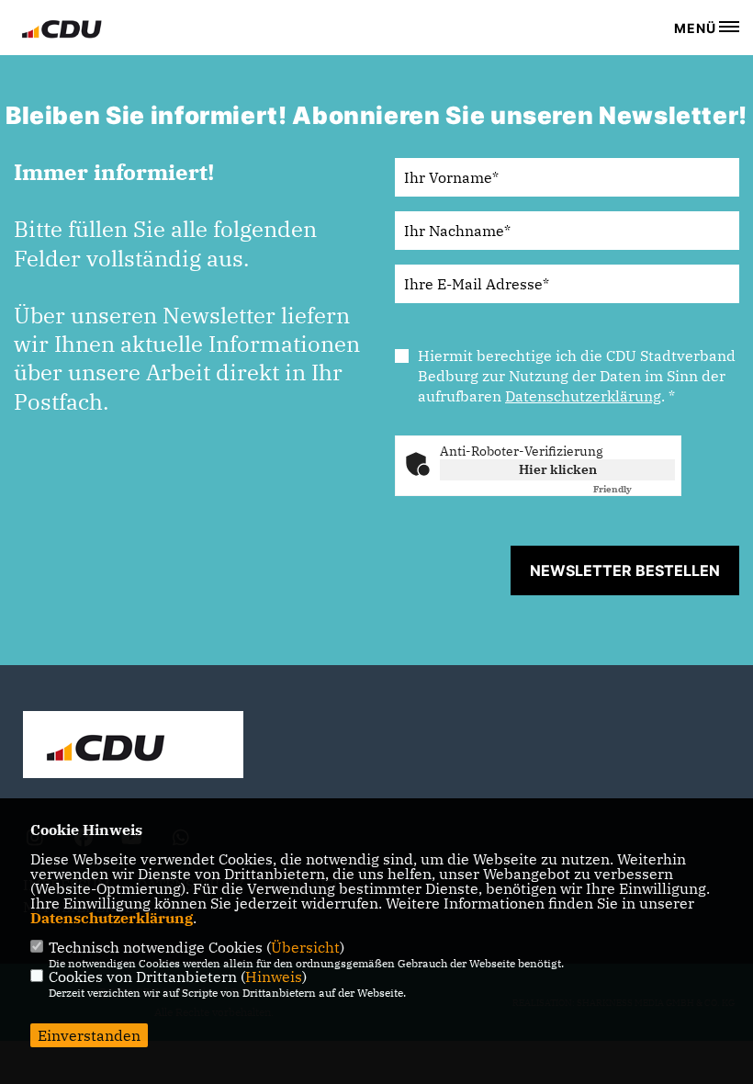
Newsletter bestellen (625, 570)
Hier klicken (558, 469)
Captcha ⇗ (634, 489)
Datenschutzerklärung (583, 396)
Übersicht (305, 947)
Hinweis (273, 976)
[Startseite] (133, 746)
